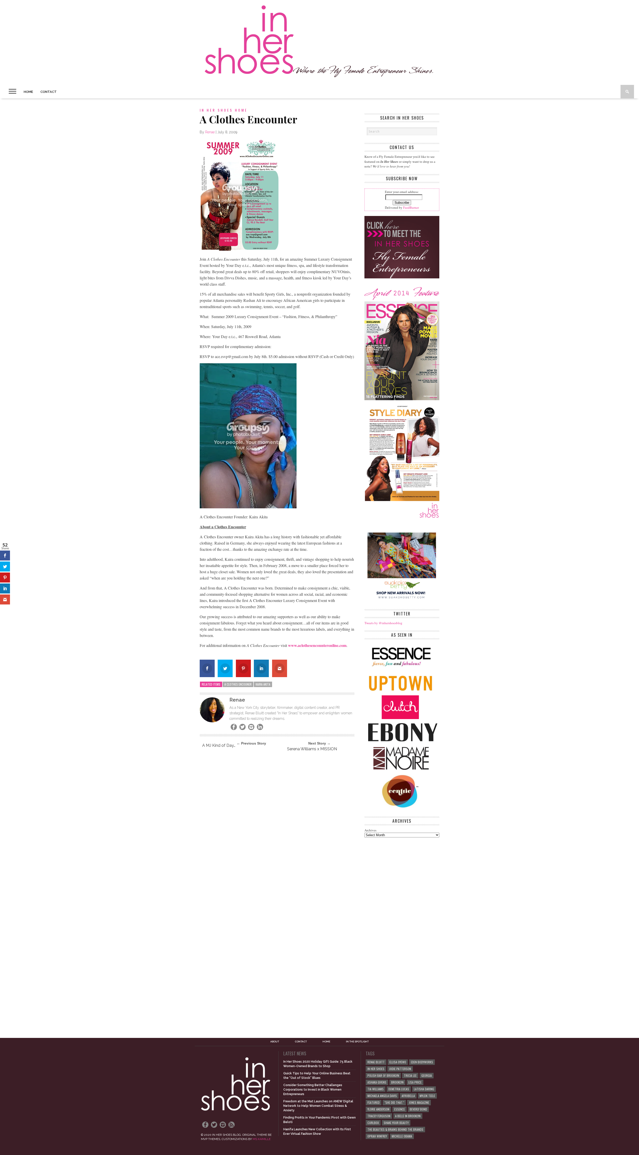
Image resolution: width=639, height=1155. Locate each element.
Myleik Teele (427, 1096)
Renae (210, 132)
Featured (373, 1102)
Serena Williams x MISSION (312, 749)
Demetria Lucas (398, 1089)
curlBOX (373, 1123)
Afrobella (408, 1096)
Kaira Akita (263, 684)
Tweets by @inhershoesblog (383, 623)
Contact (48, 92)
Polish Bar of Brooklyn (383, 1075)
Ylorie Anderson (378, 1109)
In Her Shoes (375, 1069)
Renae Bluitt (376, 1062)
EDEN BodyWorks (422, 1062)
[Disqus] (277, 823)
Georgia (426, 1075)
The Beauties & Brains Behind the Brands (395, 1129)
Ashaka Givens (376, 1082)
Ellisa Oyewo (397, 1062)
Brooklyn (397, 1082)
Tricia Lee (410, 1075)
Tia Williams (375, 1089)
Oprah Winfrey (377, 1136)
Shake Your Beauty (396, 1123)
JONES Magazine (419, 1102)
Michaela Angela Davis (382, 1096)
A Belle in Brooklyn (408, 1116)
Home (28, 92)
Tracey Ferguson (378, 1116)
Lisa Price (415, 1082)
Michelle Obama (402, 1136)
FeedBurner (411, 207)
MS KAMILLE (262, 1139)
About (274, 1041)
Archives (370, 830)
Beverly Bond (418, 1109)
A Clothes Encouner (238, 684)
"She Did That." (394, 1102)
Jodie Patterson (400, 1069)
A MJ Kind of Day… (218, 745)
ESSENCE (399, 1109)
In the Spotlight (357, 1041)
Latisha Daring (424, 1089)
